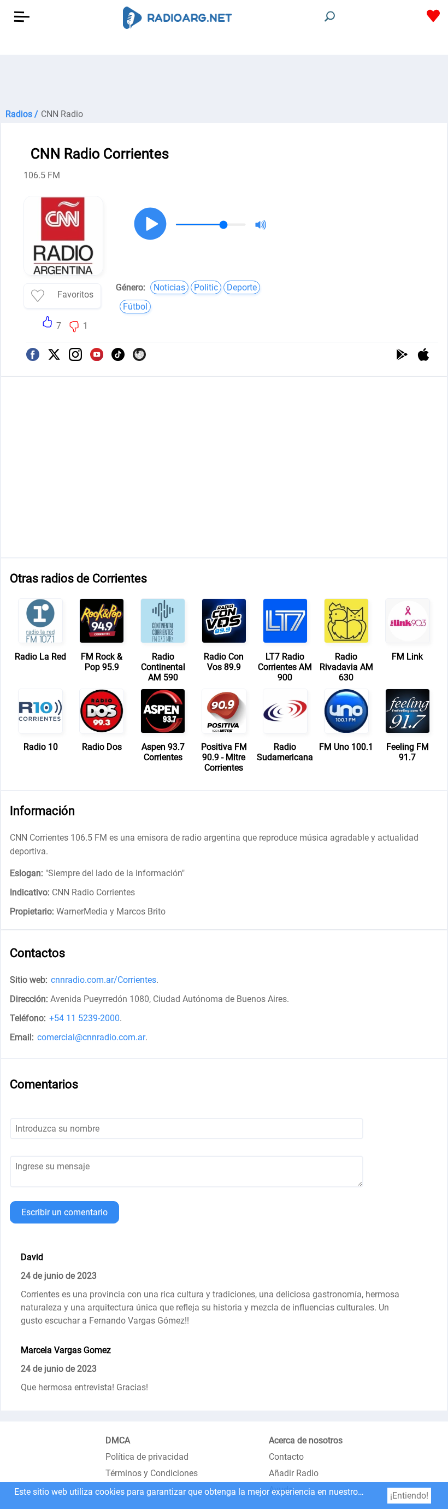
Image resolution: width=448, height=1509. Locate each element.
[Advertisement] (224, 82)
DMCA (117, 1440)
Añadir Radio (294, 1473)
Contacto (286, 1457)
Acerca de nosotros (306, 1440)
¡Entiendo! (409, 1495)
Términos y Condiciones (151, 1473)
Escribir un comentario (64, 1212)
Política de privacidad (146, 1457)
